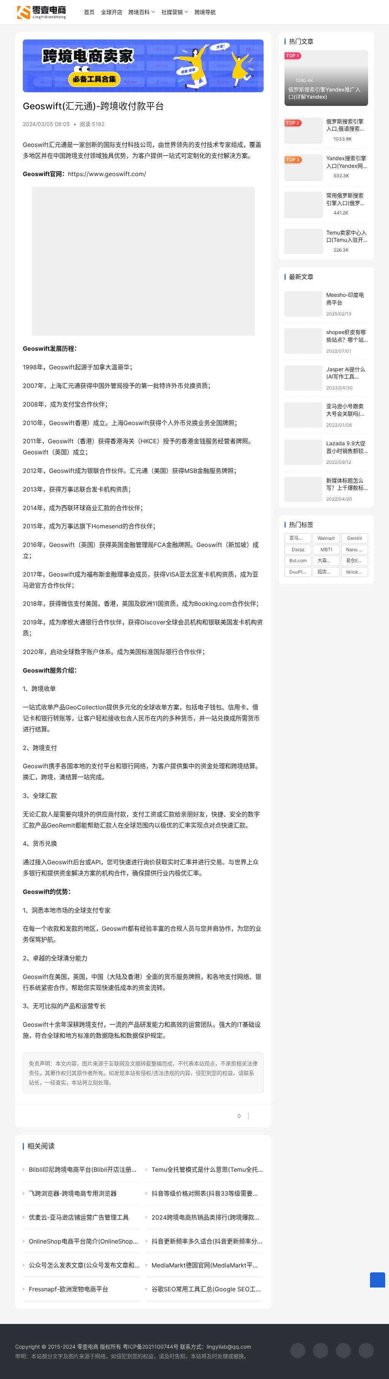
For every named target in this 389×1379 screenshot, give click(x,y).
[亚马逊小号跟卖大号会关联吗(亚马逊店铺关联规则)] (304, 415)
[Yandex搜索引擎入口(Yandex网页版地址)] (304, 167)
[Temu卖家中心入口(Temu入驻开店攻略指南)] (304, 241)
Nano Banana (357, 549)
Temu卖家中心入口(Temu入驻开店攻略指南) (346, 240)
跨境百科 (139, 12)
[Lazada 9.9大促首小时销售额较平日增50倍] (304, 452)
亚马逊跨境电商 (300, 538)
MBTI (326, 549)
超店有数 (327, 572)
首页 (89, 12)
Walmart (326, 538)
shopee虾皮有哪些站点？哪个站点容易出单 (346, 339)
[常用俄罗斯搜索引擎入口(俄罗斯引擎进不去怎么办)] (304, 204)
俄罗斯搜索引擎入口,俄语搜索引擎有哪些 (345, 128)
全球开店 (111, 12)
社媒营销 (172, 12)
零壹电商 (87, 1346)
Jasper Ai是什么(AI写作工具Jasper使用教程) (346, 376)
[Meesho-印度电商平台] (304, 304)
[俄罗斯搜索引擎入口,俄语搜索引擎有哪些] (304, 130)
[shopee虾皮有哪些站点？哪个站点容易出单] (304, 341)
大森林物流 (329, 560)
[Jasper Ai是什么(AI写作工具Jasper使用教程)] (304, 378)
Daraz (298, 549)
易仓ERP (355, 560)
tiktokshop (357, 572)
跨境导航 (205, 12)
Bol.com (298, 560)
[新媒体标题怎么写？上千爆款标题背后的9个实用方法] (304, 489)
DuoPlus (298, 572)
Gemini (354, 538)
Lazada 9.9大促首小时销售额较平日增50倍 (345, 450)
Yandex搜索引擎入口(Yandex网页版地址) (347, 165)
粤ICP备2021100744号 (151, 1346)
